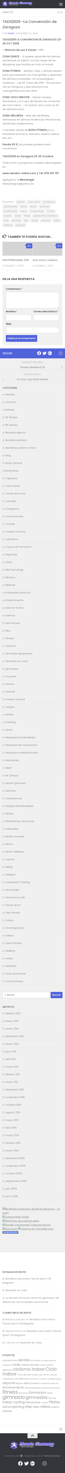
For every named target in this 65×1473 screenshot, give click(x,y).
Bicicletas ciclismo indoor (21, 447)
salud (6, 1406)
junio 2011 (11, 1051)
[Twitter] (44, 353)
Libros (9, 729)
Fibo (8, 630)
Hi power (11, 676)
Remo (9, 844)
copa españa (10, 206)
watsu (9, 958)
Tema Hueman (52, 1455)
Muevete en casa (16, 1290)
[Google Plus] (50, 353)
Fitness (10, 638)
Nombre (11, 311)
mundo (50, 211)
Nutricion (11, 790)
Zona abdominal (16, 973)
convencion (49, 201)
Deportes (11, 554)
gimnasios (12, 668)
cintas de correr (40, 1374)
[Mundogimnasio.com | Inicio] (22, 4)
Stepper (11, 874)
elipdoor (19, 1383)
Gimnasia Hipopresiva (19, 653)
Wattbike (11, 966)
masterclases (37, 211)
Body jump (12, 470)
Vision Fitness (14, 943)
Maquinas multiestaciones (22, 752)
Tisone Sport (13, 905)
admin (11, 33)
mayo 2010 (12, 1120)
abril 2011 (11, 1059)
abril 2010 (11, 1127)
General (10, 646)
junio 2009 (12, 1196)
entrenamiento (13, 1388)
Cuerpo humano (16, 531)
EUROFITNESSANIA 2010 (15, 260)
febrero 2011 (13, 1074)
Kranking (11, 722)
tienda (35, 220)
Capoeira (11, 478)
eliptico (36, 1383)
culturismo (12, 539)
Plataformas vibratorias (20, 821)
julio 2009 (11, 1188)
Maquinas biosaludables (20, 737)
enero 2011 (12, 1082)
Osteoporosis (14, 798)
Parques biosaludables (20, 806)
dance (23, 206)
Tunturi (10, 920)
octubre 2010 (13, 1105)
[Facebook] (39, 353)
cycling (51, 1378)
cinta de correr (24, 1374)
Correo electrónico (46, 311)
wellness (8, 225)
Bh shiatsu (12, 425)
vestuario (45, 220)
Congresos (12, 508)
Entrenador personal (18, 592)
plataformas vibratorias (46, 215)
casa (43, 1364)
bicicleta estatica (48, 1360)
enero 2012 (12, 1044)
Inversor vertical (15, 699)
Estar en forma (15, 608)
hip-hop (52, 1398)
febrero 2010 (13, 1143)
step (26, 220)
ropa (6, 220)
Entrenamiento (15, 600)
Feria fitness (13, 623)
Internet (10, 691)
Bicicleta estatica (16, 440)
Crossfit (10, 524)
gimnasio (45, 206)
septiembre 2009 (16, 1181)
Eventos (7, 12)
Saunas (10, 859)
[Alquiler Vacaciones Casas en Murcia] (26, 1224)
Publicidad (12, 829)
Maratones (12, 760)
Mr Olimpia (12, 775)
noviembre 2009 (16, 1165)
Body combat (14, 463)
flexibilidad (23, 1393)
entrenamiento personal (38, 1387)
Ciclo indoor (34, 201)
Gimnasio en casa (17, 661)
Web (8, 324)
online (17, 215)
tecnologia (12, 889)
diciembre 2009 (15, 1158)
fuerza (49, 1393)
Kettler (10, 714)
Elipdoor (10, 577)
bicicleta (35, 1360)
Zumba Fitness (14, 981)
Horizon (10, 684)
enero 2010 (12, 1150)
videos (57, 220)
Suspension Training (18, 882)
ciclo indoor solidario (45, 260)
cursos (43, 1378)
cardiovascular (30, 1364)
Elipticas (10, 585)
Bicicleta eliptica (16, 432)
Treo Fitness (13, 912)
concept (11, 501)
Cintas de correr (16, 493)
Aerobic (21, 201)
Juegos (10, 707)
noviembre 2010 (15, 1097)
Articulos (11, 402)
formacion (37, 1392)
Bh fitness (11, 417)
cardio (16, 1365)
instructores (32, 1402)
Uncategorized (15, 928)
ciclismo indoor (29, 1369)
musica (7, 215)
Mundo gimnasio (16, 783)
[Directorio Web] (36, 1228)
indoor (23, 211)
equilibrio (56, 1388)
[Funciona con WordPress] (21, 1456)
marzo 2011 (12, 1066)
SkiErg (9, 867)
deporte (8, 1383)
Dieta (9, 562)
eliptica (28, 1383)
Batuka (10, 409)
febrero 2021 (13, 1013)
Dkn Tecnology (14, 569)
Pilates (27, 215)
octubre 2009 (14, 1173)
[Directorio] (9, 1228)
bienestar (6, 1365)
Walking (10, 950)
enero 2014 (12, 1028)
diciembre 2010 (15, 1089)
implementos (10, 211)
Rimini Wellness (15, 851)
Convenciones (14, 516)
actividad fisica (10, 1360)
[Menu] (61, 4)
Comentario (14, 289)
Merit (9, 768)
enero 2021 (12, 1021)
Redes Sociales (15, 836)
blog (8, 455)
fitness (33, 206)
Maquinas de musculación (22, 745)
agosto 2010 (13, 1112)
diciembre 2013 (15, 1036)
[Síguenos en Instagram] (60, 353)
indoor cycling (13, 1402)
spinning (16, 220)
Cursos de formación (19, 547)
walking (55, 1407)
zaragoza (20, 225)
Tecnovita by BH (15, 897)
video (36, 1407)
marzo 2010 (12, 1135)
